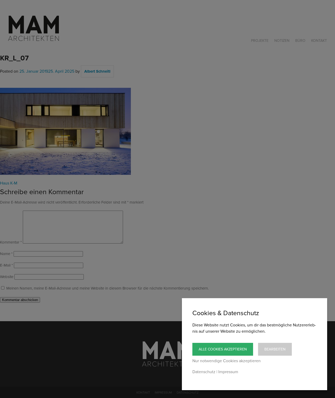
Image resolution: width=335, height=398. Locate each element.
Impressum (228, 371)
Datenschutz (203, 371)
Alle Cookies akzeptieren (223, 349)
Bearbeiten (275, 349)
